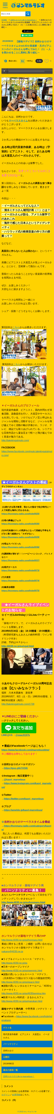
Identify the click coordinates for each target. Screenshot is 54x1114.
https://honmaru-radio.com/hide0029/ (20, 537)
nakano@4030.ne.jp (12, 951)
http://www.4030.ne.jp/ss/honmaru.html (22, 940)
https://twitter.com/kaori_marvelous (24, 798)
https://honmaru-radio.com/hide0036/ (20, 547)
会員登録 (16, 1094)
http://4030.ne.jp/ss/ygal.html (18, 646)
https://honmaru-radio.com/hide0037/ (20, 560)
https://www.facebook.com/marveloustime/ (25, 750)
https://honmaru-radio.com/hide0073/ (20, 570)
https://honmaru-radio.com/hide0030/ (20, 523)
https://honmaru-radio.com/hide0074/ (20, 580)
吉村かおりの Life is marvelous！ (23, 20)
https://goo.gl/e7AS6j (16, 768)
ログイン (6, 1094)
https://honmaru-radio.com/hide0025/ (20, 513)
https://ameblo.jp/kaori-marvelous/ (23, 810)
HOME (4, 20)
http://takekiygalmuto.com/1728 (18, 704)
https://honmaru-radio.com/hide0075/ (20, 590)
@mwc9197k (22, 735)
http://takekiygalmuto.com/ (15, 440)
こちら (16, 327)
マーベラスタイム (18, 120)
